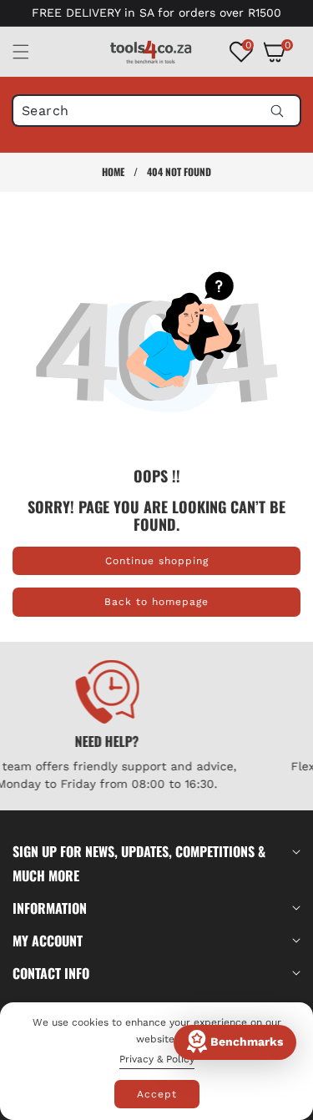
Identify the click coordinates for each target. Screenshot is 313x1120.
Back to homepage (156, 602)
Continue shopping (157, 561)
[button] (31, 51)
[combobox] (156, 110)
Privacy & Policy (156, 1059)
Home (113, 171)
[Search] (277, 110)
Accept (157, 1094)
